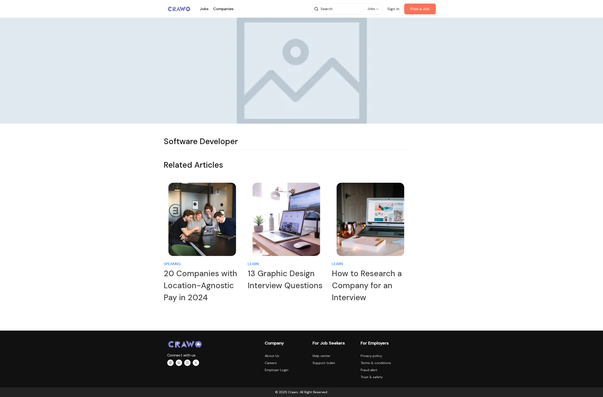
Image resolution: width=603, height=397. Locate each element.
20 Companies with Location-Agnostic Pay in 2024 (200, 285)
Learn (253, 263)
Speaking (172, 263)
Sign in (393, 8)
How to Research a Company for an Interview (367, 285)
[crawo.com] (179, 8)
